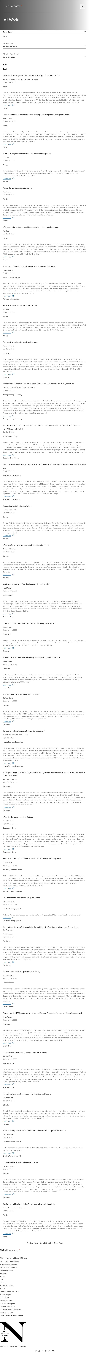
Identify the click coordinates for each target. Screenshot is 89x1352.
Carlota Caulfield (8, 901)
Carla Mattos (7, 387)
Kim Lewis (6, 309)
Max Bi (5, 468)
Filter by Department (11, 54)
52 (46, 1243)
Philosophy (7, 277)
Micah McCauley (18, 429)
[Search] (84, 31)
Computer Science (9, 828)
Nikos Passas (7, 1017)
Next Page (58, 1243)
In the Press (4, 1297)
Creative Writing (9, 909)
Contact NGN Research (9, 1291)
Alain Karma (7, 192)
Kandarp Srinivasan (9, 549)
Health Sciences (8, 475)
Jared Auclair (7, 588)
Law (1, 1279)
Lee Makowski (17, 387)
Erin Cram (6, 158)
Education (6, 705)
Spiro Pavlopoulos (29, 387)
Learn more (7, 105)
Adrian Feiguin (7, 118)
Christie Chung (8, 698)
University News (6, 1270)
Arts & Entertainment (8, 1267)
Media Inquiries (6, 1300)
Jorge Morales (8, 270)
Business (6, 517)
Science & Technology (8, 1264)
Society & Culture (7, 1285)
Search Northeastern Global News (11, 1316)
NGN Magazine (6, 1312)
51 (44, 1243)
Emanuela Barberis (19, 1208)
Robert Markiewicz (31, 79)
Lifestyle (3, 1282)
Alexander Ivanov (9, 346)
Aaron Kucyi (7, 735)
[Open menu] (82, 6)
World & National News (9, 1261)
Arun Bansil (6, 79)
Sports (2, 1288)
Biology (5, 165)
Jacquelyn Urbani (8, 1166)
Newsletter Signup (7, 1303)
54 (51, 1243)
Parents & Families (7, 1306)
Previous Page (32, 1243)
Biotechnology (8, 436)
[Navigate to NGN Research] (10, 1250)
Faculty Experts (6, 1294)
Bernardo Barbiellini (17, 79)
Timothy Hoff (7, 862)
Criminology (7, 1024)
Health (2, 1276)
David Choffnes (8, 821)
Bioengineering (8, 395)
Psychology (15, 277)
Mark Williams (7, 429)
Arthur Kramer (8, 934)
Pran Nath (6, 231)
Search (5, 36)
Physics (5, 86)
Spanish (18, 909)
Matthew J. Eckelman (10, 779)
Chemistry (6, 353)
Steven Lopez (7, 627)
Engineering (7, 786)
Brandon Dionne (8, 975)
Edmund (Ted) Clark (9, 510)
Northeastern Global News (13, 1258)
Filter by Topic (8, 43)
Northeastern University (16, 1346)
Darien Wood (7, 1208)
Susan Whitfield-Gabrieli (20, 735)
